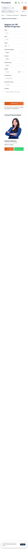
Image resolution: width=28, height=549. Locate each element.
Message (6, 88)
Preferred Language (9, 49)
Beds (23, 11)
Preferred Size (7, 75)
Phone (5, 43)
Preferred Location (8, 81)
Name (5, 30)
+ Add (12, 8)
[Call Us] (19, 3)
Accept (23, 544)
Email (5, 36)
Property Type (7, 62)
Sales (3, 11)
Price (17, 11)
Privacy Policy (16, 108)
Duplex (10, 11)
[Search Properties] (22, 3)
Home (2, 15)
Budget (6, 68)
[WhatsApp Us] (16, 3)
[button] (5, 46)
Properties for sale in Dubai (12, 15)
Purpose (6, 56)
